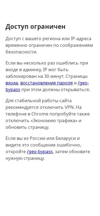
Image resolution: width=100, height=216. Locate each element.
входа (12, 83)
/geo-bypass (40, 151)
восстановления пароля (46, 83)
